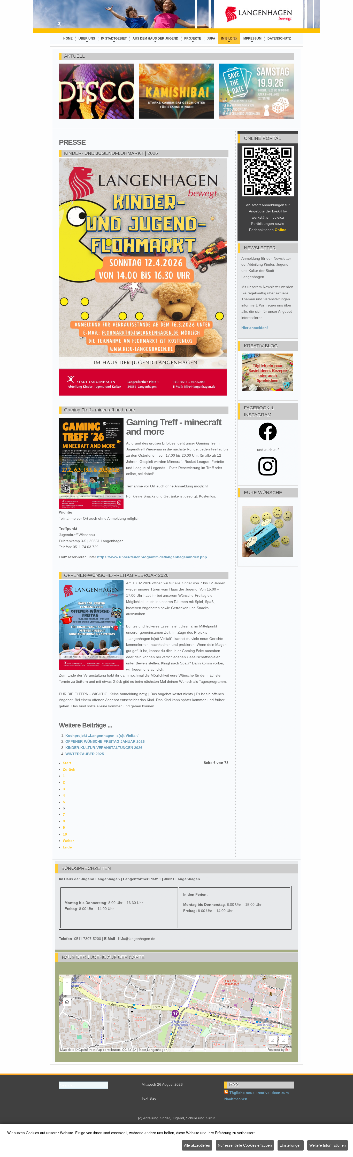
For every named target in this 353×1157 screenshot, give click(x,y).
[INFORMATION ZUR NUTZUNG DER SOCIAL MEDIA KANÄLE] (267, 440)
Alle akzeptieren (197, 1145)
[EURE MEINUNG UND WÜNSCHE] (267, 556)
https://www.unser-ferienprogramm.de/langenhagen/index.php (152, 557)
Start (67, 763)
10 (65, 834)
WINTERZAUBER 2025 (84, 754)
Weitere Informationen (327, 1145)
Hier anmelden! (254, 328)
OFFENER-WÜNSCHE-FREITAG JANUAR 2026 (105, 741)
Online (280, 230)
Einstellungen (291, 1145)
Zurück (69, 769)
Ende (67, 847)
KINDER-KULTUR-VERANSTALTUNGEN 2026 (103, 748)
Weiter (68, 841)
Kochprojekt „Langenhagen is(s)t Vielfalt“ (102, 735)
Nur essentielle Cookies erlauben (245, 1145)
